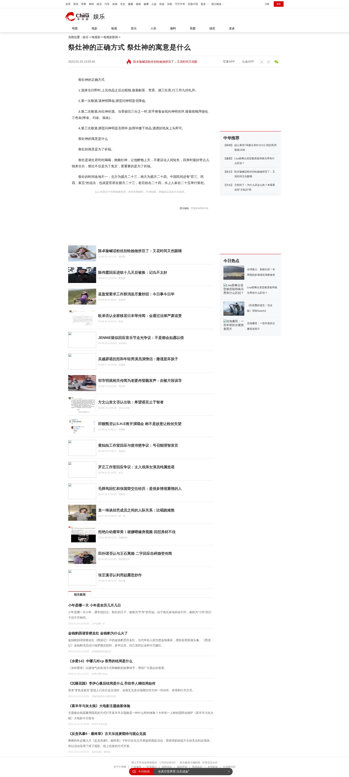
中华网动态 (229, 766)
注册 (267, 4)
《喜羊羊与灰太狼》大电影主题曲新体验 (99, 706)
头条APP (248, 61)
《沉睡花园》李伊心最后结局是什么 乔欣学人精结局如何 (111, 683)
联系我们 (152, 766)
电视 (114, 28)
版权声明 (182, 766)
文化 (122, 4)
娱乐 (99, 4)
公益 (154, 4)
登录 (278, 4)
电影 (94, 28)
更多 (232, 28)
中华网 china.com (78, 16)
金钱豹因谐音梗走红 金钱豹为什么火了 (98, 633)
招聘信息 (167, 766)
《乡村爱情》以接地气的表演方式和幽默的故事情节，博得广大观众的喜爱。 (117, 667)
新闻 (228, 145)
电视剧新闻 (110, 37)
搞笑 (212, 28)
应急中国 (193, 4)
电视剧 (96, 37)
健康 (146, 4)
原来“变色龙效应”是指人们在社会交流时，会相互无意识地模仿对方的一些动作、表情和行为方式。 (131, 690)
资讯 (75, 4)
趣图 (228, 158)
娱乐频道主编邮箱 (190, 762)
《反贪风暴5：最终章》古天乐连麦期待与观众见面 (107, 734)
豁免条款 (197, 766)
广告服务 (136, 766)
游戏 (114, 4)
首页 (68, 4)
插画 (138, 4)
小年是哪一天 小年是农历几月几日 (94, 605)
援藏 (130, 4)
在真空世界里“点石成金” (173, 771)
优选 (161, 4)
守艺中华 (180, 4)
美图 (193, 28)
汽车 (107, 4)
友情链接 (213, 766)
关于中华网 (119, 766)
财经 (91, 4)
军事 (83, 4)
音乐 (134, 28)
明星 (75, 28)
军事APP (229, 61)
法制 (169, 4)
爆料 (173, 28)
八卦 (153, 28)
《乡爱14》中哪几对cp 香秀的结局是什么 (100, 661)
